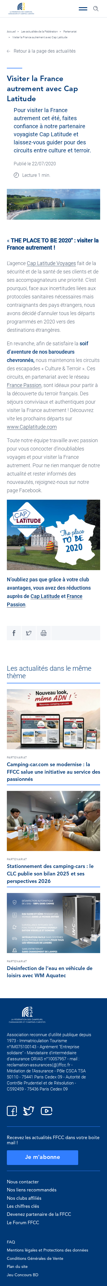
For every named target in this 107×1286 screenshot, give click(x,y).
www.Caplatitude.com (32, 427)
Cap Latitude (45, 596)
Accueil (11, 31)
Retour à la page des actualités (44, 51)
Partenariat (69, 31)
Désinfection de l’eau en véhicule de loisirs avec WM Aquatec (49, 972)
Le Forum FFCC (23, 1223)
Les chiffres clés (23, 1206)
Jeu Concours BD (22, 1275)
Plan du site (17, 1267)
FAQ (11, 1242)
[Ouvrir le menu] (83, 8)
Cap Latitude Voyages (51, 263)
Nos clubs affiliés (24, 1198)
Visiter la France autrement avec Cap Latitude (39, 37)
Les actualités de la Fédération (39, 31)
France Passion (24, 385)
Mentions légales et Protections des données (47, 1250)
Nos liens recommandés (31, 1190)
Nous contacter (23, 1182)
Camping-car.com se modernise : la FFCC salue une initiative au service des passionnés (53, 772)
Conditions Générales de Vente (35, 1259)
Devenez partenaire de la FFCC (39, 1214)
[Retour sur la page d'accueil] (21, 9)
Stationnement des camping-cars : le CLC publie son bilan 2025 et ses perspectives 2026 (50, 874)
